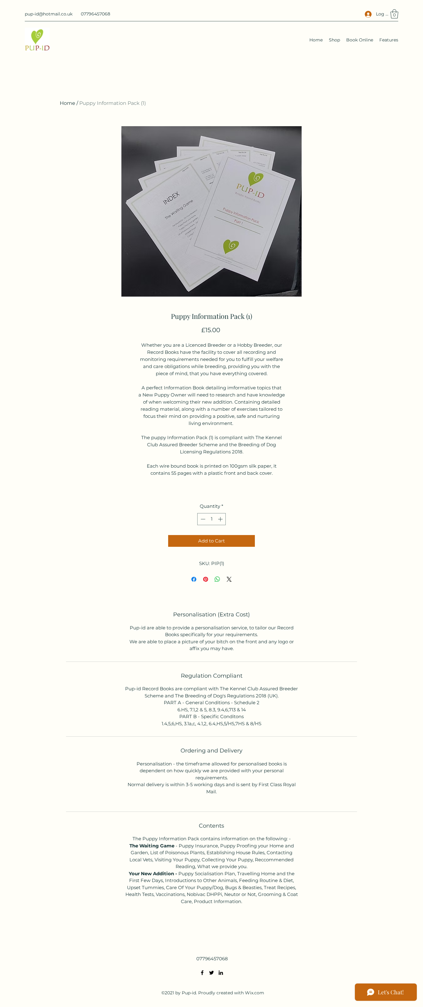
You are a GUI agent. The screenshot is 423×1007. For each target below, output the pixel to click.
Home (67, 103)
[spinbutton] (212, 519)
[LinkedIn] (221, 973)
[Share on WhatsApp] (217, 579)
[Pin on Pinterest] (205, 579)
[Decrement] (202, 519)
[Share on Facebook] (194, 579)
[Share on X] (229, 579)
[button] (394, 14)
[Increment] (221, 519)
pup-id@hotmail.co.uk (48, 14)
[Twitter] (211, 973)
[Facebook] (202, 973)
